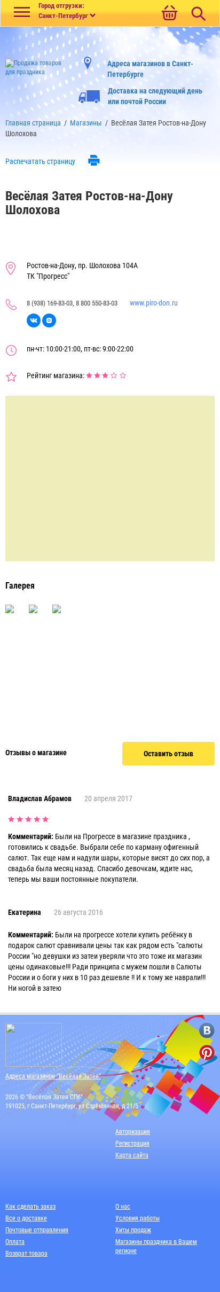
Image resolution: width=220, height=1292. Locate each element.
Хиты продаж (133, 1230)
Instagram (49, 320)
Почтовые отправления (36, 1230)
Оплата (15, 1242)
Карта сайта (131, 1155)
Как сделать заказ (30, 1206)
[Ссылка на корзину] (169, 14)
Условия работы (137, 1218)
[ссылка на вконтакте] (207, 1030)
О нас (122, 1206)
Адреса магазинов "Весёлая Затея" (53, 1076)
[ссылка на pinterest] (207, 1052)
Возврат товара (26, 1253)
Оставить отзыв (168, 753)
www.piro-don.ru (154, 303)
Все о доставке (26, 1218)
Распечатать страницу (40, 161)
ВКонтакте (34, 320)
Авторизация (132, 1132)
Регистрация (132, 1143)
